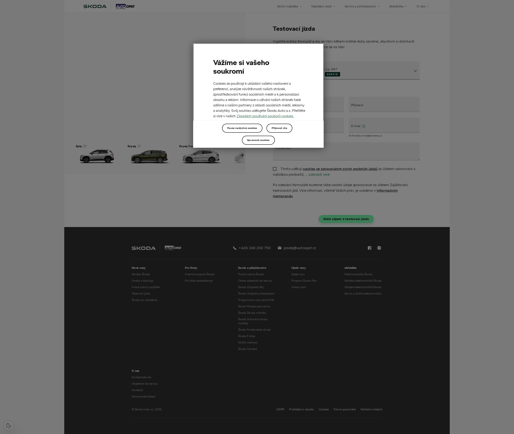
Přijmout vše (279, 127)
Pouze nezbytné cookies (242, 127)
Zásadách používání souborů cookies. (265, 116)
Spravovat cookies (258, 140)
